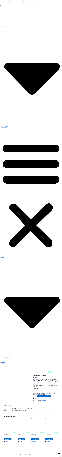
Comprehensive (6, 126)
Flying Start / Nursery (7, 123)
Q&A (3, 363)
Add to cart (39, 395)
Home (3, 23)
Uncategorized (38, 369)
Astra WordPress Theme (38, 454)
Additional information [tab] (8, 405)
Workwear (4, 127)
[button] (31, 194)
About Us (3, 258)
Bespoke (3, 128)
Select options (7, 439)
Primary (4, 125)
